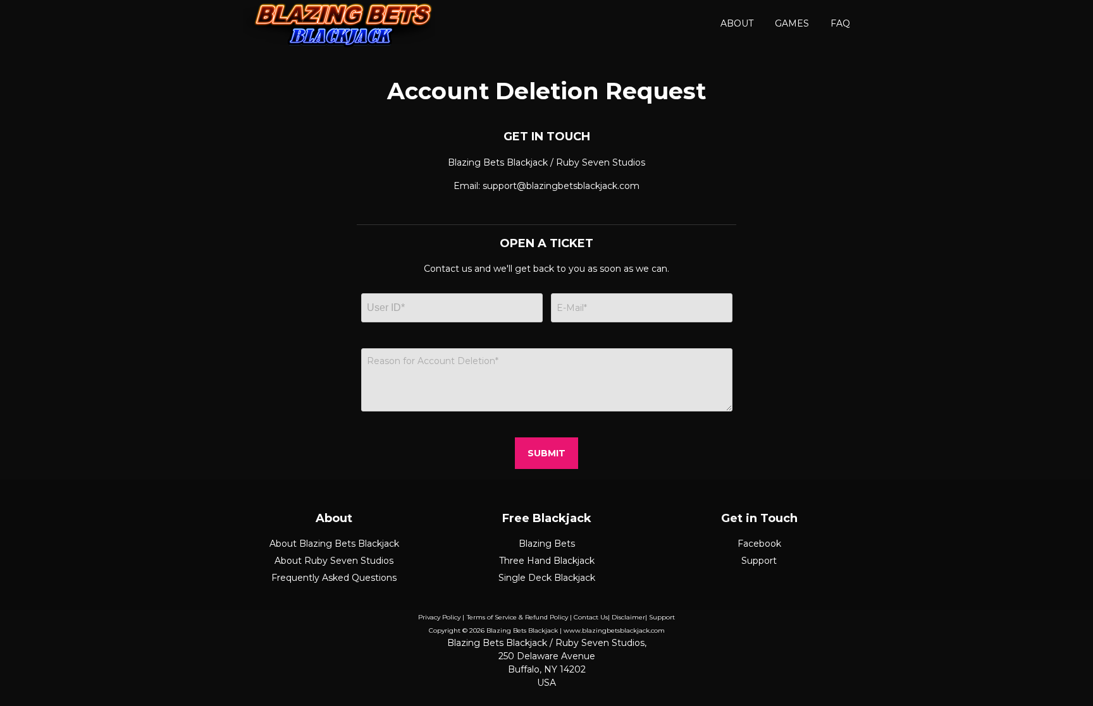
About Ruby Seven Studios (334, 560)
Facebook (759, 543)
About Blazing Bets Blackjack (334, 543)
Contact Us (591, 617)
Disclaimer (628, 617)
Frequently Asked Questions (334, 577)
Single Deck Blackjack (546, 577)
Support (759, 560)
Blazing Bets (547, 543)
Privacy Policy (439, 617)
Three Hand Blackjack (547, 560)
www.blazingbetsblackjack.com (614, 630)
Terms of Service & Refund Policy (517, 617)
